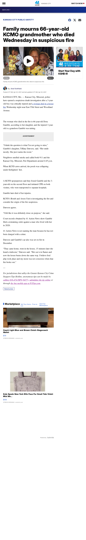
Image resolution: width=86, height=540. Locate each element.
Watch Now (77, 3)
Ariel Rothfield (16, 89)
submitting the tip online (39, 279)
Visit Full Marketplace (43, 304)
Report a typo (8, 289)
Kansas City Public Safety (18, 20)
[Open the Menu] (4, 3)
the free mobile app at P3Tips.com (25, 283)
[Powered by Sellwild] (50, 437)
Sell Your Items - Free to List (29, 305)
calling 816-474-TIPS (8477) (15, 279)
